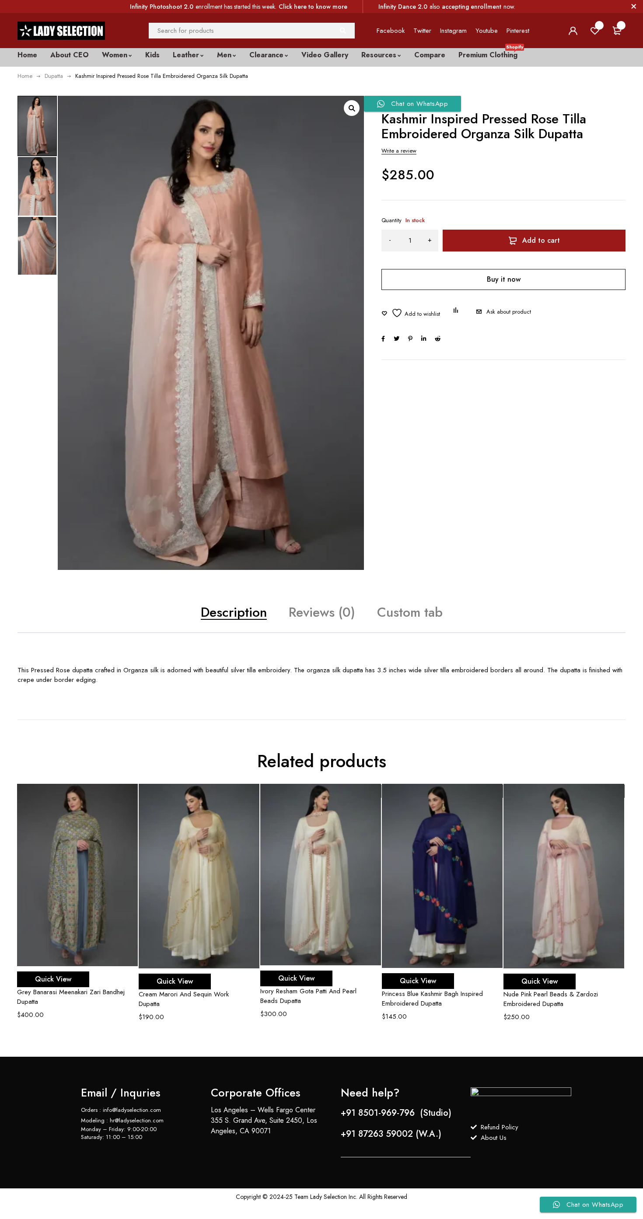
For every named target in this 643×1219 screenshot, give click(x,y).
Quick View (53, 979)
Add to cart (541, 240)
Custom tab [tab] (410, 612)
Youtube (486, 30)
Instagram (453, 30)
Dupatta (54, 76)
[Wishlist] (410, 312)
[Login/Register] (573, 30)
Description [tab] (234, 612)
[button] (352, 108)
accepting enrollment (471, 6)
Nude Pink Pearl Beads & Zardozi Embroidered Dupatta (550, 999)
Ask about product (508, 311)
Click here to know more (313, 6)
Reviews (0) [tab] (322, 612)
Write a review (398, 150)
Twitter (422, 30)
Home (24, 76)
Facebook (391, 30)
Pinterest (518, 30)
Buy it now (504, 279)
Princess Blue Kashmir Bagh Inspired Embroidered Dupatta (432, 998)
